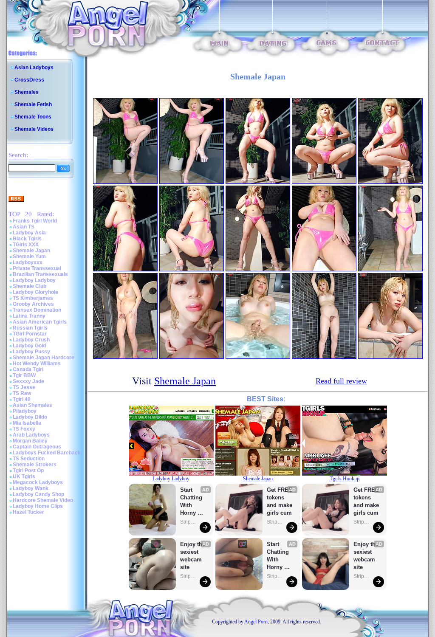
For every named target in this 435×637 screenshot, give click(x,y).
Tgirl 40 (22, 399)
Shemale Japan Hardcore (43, 358)
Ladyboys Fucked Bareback (47, 453)
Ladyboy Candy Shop (38, 494)
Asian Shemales (32, 405)
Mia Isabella (27, 423)
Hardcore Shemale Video (43, 500)
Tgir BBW (24, 375)
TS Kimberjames (33, 298)
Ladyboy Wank (30, 488)
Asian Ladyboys (34, 67)
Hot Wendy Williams (37, 363)
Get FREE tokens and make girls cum (279, 501)
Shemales (26, 92)
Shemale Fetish (33, 104)
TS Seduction (29, 459)
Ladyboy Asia (29, 233)
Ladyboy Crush (31, 340)
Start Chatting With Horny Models (192, 502)
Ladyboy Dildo (30, 417)
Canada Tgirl (28, 369)
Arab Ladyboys (31, 435)
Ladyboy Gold (29, 346)
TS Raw (22, 393)
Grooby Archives (33, 304)
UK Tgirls (24, 476)
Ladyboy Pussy (31, 352)
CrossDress (29, 80)
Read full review (341, 381)
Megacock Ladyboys (38, 482)
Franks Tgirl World (35, 221)
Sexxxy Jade (28, 381)
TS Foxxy (24, 429)
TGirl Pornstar (30, 334)
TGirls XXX (26, 245)
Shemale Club (29, 286)
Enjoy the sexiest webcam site (193, 555)
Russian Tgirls (30, 328)
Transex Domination (37, 310)
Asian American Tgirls (40, 322)
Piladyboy (25, 411)
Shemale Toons (32, 117)
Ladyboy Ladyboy (34, 280)
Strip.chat (188, 522)
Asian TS (23, 227)
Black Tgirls (27, 239)
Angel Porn (256, 622)
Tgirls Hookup (344, 479)
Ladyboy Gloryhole (35, 292)
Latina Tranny (29, 316)
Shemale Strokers (34, 465)
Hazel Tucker (28, 512)
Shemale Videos (34, 129)
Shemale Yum (29, 256)
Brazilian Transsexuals (40, 274)
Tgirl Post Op (28, 471)
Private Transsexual (37, 268)
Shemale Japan (31, 251)
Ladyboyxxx (27, 262)
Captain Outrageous (37, 447)
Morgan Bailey (30, 441)
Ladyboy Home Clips (38, 506)
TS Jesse (24, 387)
